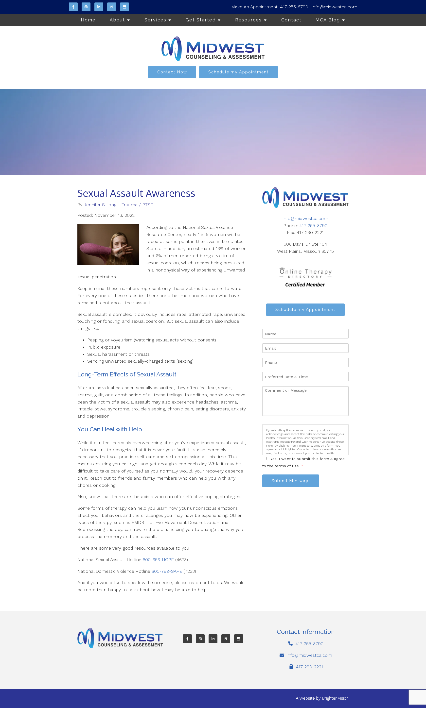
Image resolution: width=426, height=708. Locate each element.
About (117, 19)
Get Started (201, 19)
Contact (291, 19)
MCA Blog (328, 19)
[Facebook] (73, 6)
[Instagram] (86, 6)
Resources (248, 19)
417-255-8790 (294, 6)
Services (155, 19)
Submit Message (290, 480)
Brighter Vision (335, 698)
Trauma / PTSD (138, 204)
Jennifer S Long (100, 204)
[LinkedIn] (98, 6)
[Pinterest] (111, 6)
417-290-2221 (309, 666)
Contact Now (172, 72)
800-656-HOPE (158, 559)
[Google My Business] (124, 6)
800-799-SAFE (167, 571)
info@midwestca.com (334, 6)
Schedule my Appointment (238, 72)
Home (88, 19)
